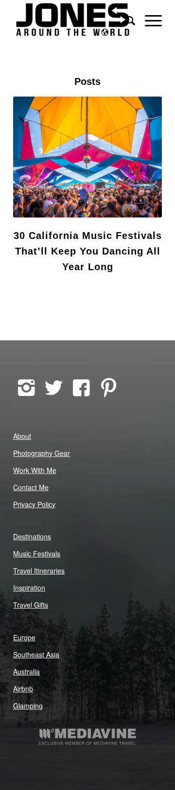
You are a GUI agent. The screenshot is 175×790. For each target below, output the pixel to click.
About (22, 436)
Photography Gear (41, 453)
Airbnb (23, 688)
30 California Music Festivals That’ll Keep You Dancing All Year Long (88, 251)
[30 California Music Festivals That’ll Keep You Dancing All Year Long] (87, 157)
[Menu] (148, 19)
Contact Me (31, 487)
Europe (24, 637)
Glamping (28, 706)
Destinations (32, 536)
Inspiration (29, 587)
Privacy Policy (34, 504)
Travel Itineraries (39, 570)
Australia (26, 671)
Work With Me (34, 470)
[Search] (125, 19)
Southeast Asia (36, 654)
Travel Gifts (30, 605)
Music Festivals (36, 553)
